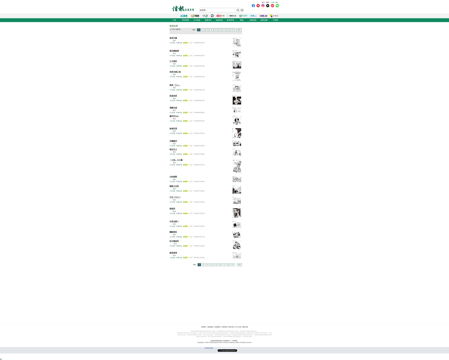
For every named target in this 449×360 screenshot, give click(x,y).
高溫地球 (173, 96)
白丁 (191, 43)
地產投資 (219, 20)
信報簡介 (204, 327)
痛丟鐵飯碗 (174, 51)
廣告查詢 (231, 327)
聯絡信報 (245, 327)
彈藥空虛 (173, 108)
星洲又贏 (173, 38)
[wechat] (277, 5)
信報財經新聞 (209, 348)
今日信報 (196, 20)
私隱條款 (217, 327)
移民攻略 (264, 20)
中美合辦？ (174, 221)
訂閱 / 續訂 (275, 2)
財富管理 (230, 20)
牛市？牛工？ (175, 197)
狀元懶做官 (174, 241)
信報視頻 (252, 20)
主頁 (174, 20)
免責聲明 (224, 327)
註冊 (267, 2)
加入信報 (238, 327)
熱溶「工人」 (175, 85)
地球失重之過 (175, 72)
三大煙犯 (173, 61)
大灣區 (275, 20)
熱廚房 (172, 209)
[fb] (253, 5)
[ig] (262, 5)
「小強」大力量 (176, 160)
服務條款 (211, 327)
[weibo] (272, 5)
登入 (263, 2)
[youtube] (258, 5)
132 (239, 30)
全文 (174, 40)
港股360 (208, 20)
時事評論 (179, 43)
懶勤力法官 (174, 186)
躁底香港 (173, 253)
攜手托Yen (174, 116)
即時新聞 (185, 20)
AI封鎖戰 (173, 177)
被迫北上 (173, 149)
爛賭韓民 (173, 232)
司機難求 (173, 141)
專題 (241, 20)
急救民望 (173, 129)
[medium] (267, 5)
